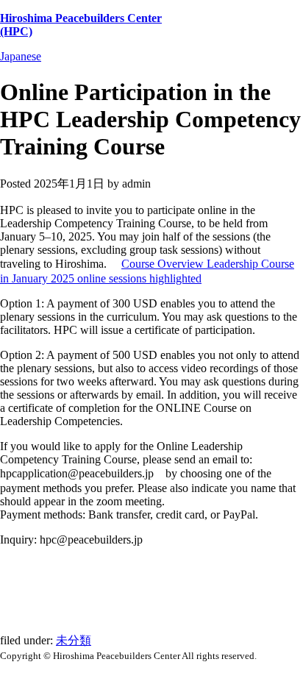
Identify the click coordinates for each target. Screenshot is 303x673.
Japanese (20, 56)
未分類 (73, 640)
